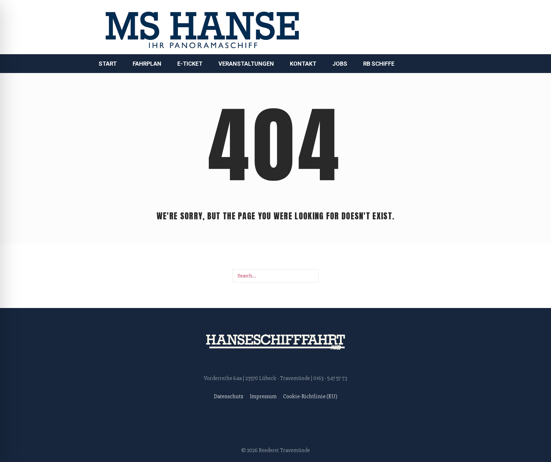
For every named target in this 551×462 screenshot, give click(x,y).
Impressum (263, 396)
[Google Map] (440, 27)
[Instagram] (426, 27)
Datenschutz (228, 396)
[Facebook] (412, 27)
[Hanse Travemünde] (275, 342)
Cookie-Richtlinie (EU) (310, 396)
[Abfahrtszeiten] (453, 27)
